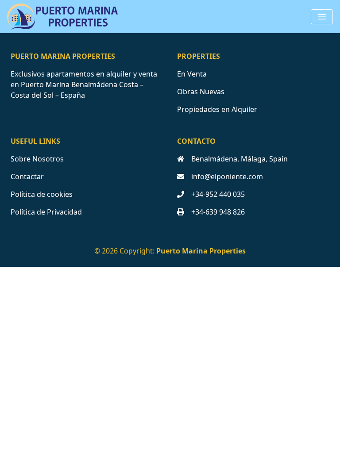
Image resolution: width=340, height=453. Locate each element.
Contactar (27, 176)
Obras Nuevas (200, 91)
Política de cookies (42, 194)
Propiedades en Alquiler (217, 109)
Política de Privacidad (46, 212)
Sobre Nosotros (37, 159)
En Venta (192, 74)
